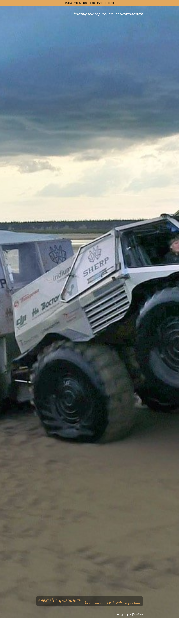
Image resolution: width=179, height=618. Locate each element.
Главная (68, 3)
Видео (92, 3)
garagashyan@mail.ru (129, 614)
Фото (85, 3)
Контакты (109, 3)
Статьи (100, 3)
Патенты (77, 3)
